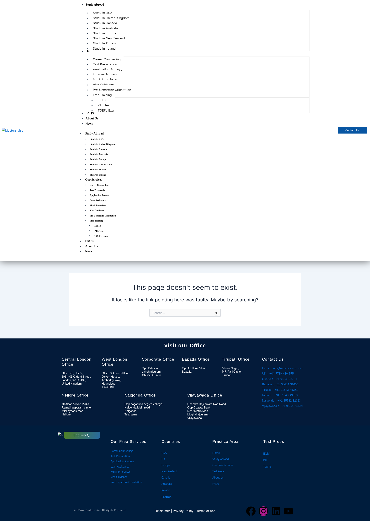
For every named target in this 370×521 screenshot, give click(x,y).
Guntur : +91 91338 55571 (279, 379)
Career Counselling (99, 185)
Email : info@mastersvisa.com (282, 368)
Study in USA (97, 139)
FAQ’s (89, 241)
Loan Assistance (98, 200)
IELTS (97, 225)
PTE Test (98, 231)
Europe (165, 465)
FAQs (215, 484)
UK (163, 459)
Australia (166, 484)
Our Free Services (222, 465)
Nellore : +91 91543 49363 (280, 395)
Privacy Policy (183, 511)
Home (216, 453)
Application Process (99, 195)
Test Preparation (98, 190)
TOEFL (267, 467)
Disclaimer (162, 511)
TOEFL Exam (101, 236)
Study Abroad (94, 133)
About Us (91, 246)
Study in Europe (98, 159)
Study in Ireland (98, 174)
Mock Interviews (98, 205)
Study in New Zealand (101, 164)
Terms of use (205, 511)
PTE (265, 460)
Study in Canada (98, 149)
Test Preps (218, 471)
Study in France (98, 169)
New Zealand (169, 471)
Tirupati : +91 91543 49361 (280, 389)
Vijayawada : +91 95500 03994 (282, 406)
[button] (82, 435)
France (166, 497)
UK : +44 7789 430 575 (278, 373)
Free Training (96, 220)
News (88, 251)
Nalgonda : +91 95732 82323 (281, 400)
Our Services (93, 179)
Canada (165, 477)
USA (164, 453)
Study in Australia (99, 154)
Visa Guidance (97, 210)
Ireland (165, 490)
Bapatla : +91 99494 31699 (280, 384)
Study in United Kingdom (102, 144)
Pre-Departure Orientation (103, 215)
